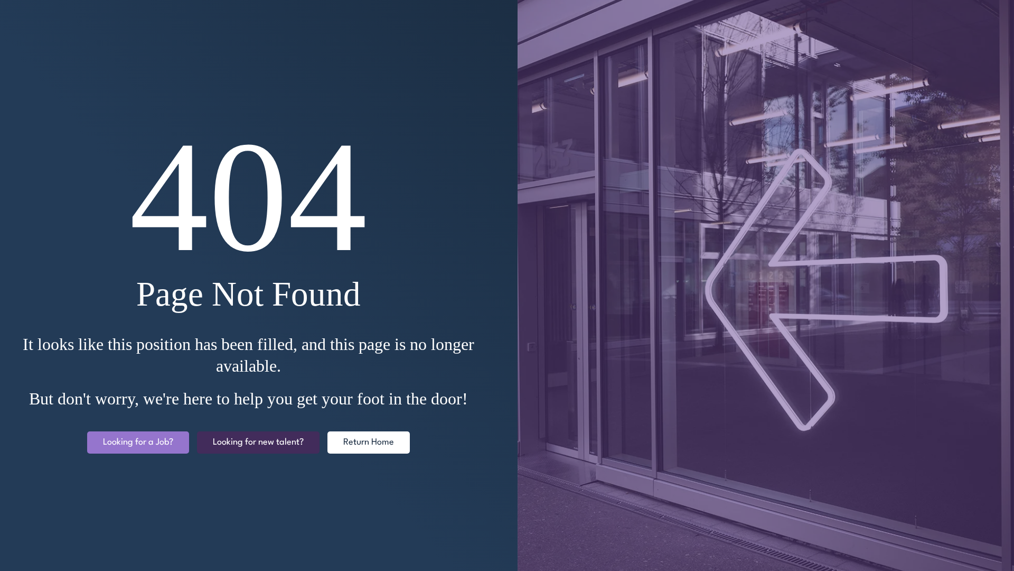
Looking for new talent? (258, 442)
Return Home (368, 442)
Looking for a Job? (138, 442)
